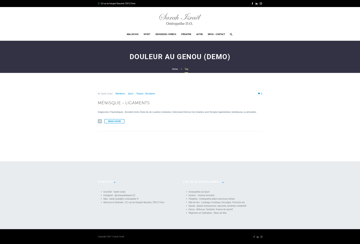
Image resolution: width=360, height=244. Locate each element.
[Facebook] (252, 3)
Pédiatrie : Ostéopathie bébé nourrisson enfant (212, 199)
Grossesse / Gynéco (165, 34)
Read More (114, 121)
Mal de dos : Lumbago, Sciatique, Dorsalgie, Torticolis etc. (217, 202)
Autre (199, 34)
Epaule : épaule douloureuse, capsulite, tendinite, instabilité (217, 206)
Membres (120, 93)
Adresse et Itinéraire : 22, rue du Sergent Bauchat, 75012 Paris (133, 202)
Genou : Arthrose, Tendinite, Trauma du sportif (211, 209)
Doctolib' (107, 191)
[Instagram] (261, 3)
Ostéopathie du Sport (199, 191)
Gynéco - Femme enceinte (201, 195)
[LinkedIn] (257, 3)
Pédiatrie (186, 34)
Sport (147, 34)
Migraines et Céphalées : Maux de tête (208, 213)
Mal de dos (133, 34)
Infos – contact (216, 34)
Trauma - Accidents (145, 93)
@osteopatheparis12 (125, 195)
